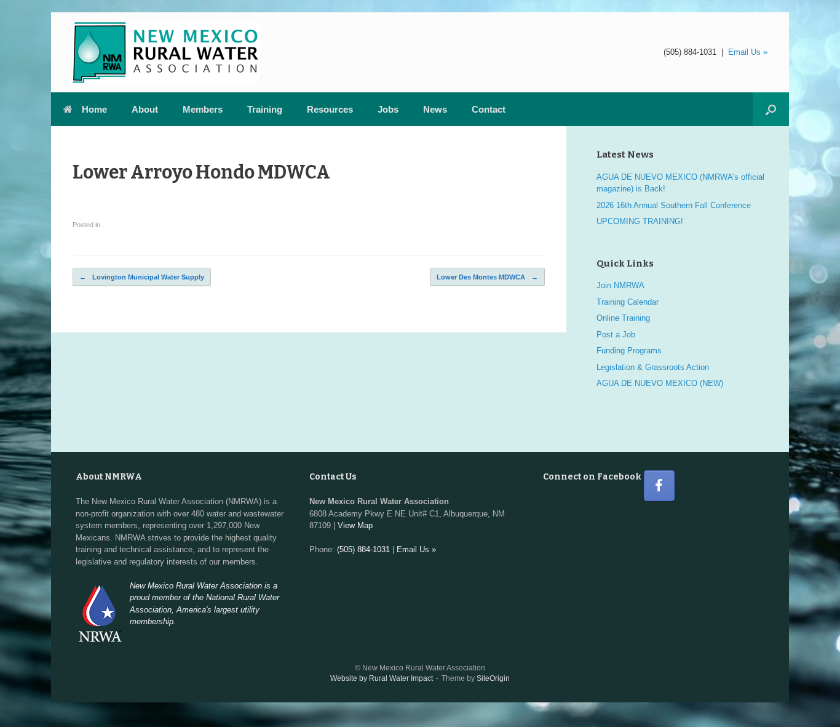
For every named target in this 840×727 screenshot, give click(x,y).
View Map (355, 525)
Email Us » (747, 52)
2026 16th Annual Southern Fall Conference (673, 205)
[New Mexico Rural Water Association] (166, 52)
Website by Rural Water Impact (381, 678)
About (145, 109)
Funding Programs (629, 350)
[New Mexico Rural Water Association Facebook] (659, 485)
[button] (771, 109)
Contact (488, 109)
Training (264, 109)
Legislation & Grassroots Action (652, 367)
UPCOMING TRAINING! (639, 221)
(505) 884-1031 (690, 52)
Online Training (623, 318)
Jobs (388, 109)
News (435, 109)
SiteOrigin (493, 678)
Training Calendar (627, 302)
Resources (330, 109)
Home (94, 109)
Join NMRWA (620, 285)
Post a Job (615, 334)
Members (203, 109)
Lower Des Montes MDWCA (487, 277)
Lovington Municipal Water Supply (141, 277)
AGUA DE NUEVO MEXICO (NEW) (659, 383)
